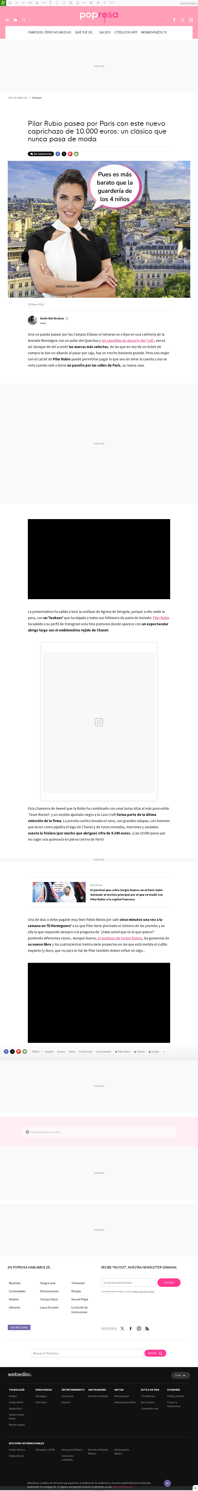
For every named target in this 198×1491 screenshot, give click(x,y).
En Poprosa (96, 885)
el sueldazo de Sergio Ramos (120, 938)
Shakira (14, 1299)
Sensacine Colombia (68, 1457)
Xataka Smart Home (16, 1416)
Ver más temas (19, 1327)
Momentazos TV (154, 32)
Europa (61, 1051)
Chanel (141, 1051)
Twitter (182, 20)
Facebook (174, 20)
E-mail (76, 154)
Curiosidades (104, 1051)
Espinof (66, 1402)
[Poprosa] (99, 16)
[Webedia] (20, 1374)
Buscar (24, 20)
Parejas (76, 1291)
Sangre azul (47, 1283)
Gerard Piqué (79, 1299)
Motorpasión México (121, 1451)
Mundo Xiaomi (17, 1424)
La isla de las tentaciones (79, 1309)
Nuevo (15, 20)
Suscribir (169, 1282)
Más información (122, 1486)
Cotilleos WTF (125, 32)
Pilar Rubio (161, 617)
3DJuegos (41, 1396)
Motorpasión (121, 1396)
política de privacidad (143, 1291)
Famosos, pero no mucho (49, 32)
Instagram (191, 20)
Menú (7, 20)
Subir (178, 1375)
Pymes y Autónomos (174, 1404)
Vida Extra (41, 1402)
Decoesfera (148, 1402)
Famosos (37, 97)
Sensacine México (72, 1449)
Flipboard (70, 154)
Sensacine (68, 1396)
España (49, 1051)
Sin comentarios (43, 153)
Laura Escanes (49, 1307)
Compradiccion (149, 1408)
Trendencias (148, 1396)
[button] (54, 318)
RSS (147, 1328)
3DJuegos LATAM (45, 1449)
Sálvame (14, 1307)
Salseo (105, 32)
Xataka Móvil (16, 1402)
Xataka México (17, 1449)
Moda (72, 1051)
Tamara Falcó (49, 1299)
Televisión (78, 1283)
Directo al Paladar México (98, 1451)
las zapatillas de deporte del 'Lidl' (128, 340)
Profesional (86, 1051)
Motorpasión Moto (125, 1402)
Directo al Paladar (98, 1396)
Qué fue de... (85, 32)
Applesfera (15, 1408)
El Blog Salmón (175, 1396)
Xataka (13, 1396)
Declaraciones (49, 1291)
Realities (15, 1283)
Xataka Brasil (16, 1456)
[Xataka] (3, 3)
